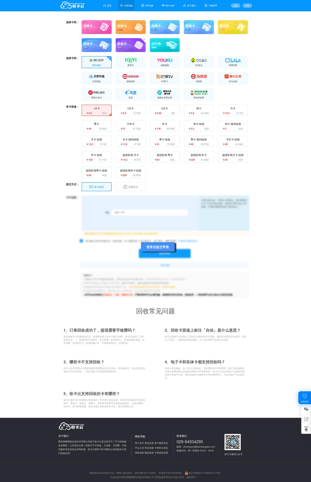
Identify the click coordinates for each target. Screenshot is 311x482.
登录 (247, 5)
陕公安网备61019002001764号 (204, 472)
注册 (235, 5)
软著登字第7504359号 (170, 472)
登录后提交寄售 (157, 246)
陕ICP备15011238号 (145, 472)
